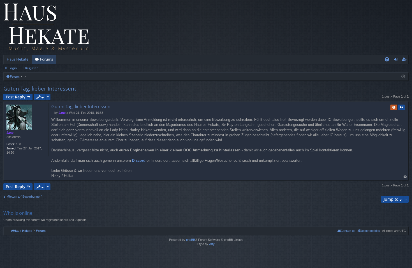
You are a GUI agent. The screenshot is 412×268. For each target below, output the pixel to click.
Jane (9, 132)
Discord (138, 160)
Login (12, 68)
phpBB (190, 239)
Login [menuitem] (397, 60)
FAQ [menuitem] (388, 60)
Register (31, 68)
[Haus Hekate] (46, 27)
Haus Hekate (17, 59)
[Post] (52, 112)
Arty (212, 244)
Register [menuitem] (405, 60)
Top (405, 177)
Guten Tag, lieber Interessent (39, 88)
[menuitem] (368, 230)
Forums (46, 59)
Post (16, 97)
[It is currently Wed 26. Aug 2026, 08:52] (403, 76)
